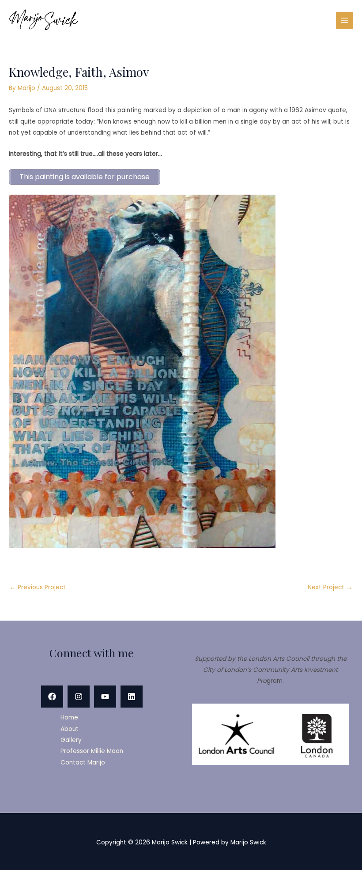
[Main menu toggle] (344, 20)
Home (69, 717)
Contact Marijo (82, 762)
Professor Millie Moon (91, 751)
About (69, 729)
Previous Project (38, 587)
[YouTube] (105, 696)
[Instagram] (79, 696)
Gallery (71, 740)
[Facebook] (52, 696)
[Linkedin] (132, 696)
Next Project (330, 587)
